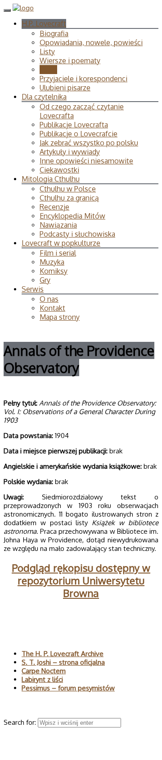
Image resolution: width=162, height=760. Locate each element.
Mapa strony (60, 317)
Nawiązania (58, 224)
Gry (45, 279)
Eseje (48, 69)
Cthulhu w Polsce (68, 188)
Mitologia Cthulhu (51, 178)
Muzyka (52, 261)
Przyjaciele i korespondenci (83, 78)
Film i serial (58, 252)
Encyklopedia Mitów (72, 215)
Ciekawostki (59, 169)
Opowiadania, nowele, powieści (91, 42)
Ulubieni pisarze (65, 87)
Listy (47, 51)
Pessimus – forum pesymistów (68, 688)
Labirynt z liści (42, 679)
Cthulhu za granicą (69, 197)
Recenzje (54, 206)
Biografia (54, 33)
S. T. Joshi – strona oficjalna (63, 662)
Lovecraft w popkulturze (61, 242)
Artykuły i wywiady (70, 151)
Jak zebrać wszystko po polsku (89, 142)
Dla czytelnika (44, 96)
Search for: (21, 722)
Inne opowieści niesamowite (86, 160)
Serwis (33, 289)
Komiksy (54, 270)
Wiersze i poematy (70, 60)
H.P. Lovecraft (44, 23)
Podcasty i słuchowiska (77, 233)
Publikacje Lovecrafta (74, 124)
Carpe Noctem (44, 671)
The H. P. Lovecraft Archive (63, 653)
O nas (49, 298)
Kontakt (52, 307)
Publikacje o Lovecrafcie (78, 133)
